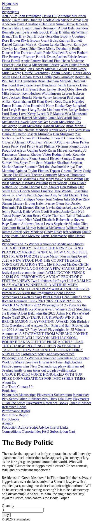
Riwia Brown (30, 40)
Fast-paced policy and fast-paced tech (47, 354)
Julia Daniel (76, 236)
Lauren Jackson (73, 93)
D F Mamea (55, 114)
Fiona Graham (21, 77)
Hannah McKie (54, 126)
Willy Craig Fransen (74, 65)
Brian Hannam (48, 81)
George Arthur (12, 199)
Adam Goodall (61, 73)
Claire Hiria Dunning (27, 20)
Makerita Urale (34, 179)
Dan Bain (48, 24)
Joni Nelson (54, 199)
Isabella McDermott (51, 228)
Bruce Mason (11, 118)
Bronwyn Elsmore (22, 57)
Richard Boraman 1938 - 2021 (23, 301)
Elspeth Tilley (78, 195)
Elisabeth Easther (63, 53)
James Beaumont (45, 28)
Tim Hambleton (25, 81)
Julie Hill (22, 89)
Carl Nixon (23, 138)
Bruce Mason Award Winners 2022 (50, 309)
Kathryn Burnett (70, 40)
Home (6, 8)
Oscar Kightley (73, 101)
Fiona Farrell (11, 61)
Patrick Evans (46, 57)
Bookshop (9, 391)
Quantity (8, 506)
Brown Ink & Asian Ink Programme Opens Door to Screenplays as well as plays (38, 295)
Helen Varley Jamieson (49, 97)
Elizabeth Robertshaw (57, 220)
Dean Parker (80, 142)
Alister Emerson (41, 191)
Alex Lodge (69, 110)
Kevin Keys (53, 101)
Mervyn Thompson (71, 175)
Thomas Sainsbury (15, 158)
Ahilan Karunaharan (16, 101)
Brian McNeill (76, 126)
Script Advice (39, 427)
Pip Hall (8, 81)
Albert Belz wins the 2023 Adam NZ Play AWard (53, 313)
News (6, 240)
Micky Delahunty (58, 48)
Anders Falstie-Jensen (71, 57)
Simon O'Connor (63, 138)
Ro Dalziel (73, 203)
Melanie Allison (13, 220)
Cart (72, 431)
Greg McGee (39, 122)
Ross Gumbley (63, 77)
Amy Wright (59, 195)
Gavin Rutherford (58, 207)
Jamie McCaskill (60, 118)
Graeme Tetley (71, 171)
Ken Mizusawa (79, 130)
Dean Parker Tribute (76, 297)
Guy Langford (75, 105)
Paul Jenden (75, 97)
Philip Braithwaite (62, 32)
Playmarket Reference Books (47, 403)
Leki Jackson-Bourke (17, 97)
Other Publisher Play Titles (38, 399)
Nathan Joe (10, 187)
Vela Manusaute (76, 114)
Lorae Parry (10, 146)
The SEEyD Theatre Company (35, 175)
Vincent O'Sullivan (56, 142)
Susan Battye (65, 24)
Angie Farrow (31, 61)
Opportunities (31, 431)
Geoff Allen (51, 20)
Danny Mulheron (14, 134)
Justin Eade (42, 53)
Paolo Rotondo (74, 154)
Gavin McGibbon (61, 122)
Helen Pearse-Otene (50, 203)
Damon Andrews (22, 224)
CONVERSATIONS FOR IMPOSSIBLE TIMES (49, 378)
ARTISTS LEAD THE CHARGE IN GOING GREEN (42, 344)
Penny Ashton (22, 215)
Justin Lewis (44, 224)
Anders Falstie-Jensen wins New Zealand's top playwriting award (43, 364)
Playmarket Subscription (54, 395)
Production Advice (15, 427)
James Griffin (42, 77)
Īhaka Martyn (26, 228)
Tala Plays (65, 399)
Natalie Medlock (36, 130)
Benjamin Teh (12, 207)
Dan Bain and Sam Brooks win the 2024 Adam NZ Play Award (45, 328)
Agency (7, 423)
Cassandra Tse (12, 179)
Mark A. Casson (37, 44)
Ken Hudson (31, 93)
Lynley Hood (56, 89)
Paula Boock (39, 32)
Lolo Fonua (22, 65)
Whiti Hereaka (68, 85)
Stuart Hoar (37, 89)
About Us (9, 382)
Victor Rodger (52, 154)
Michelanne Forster (45, 65)
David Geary (77, 69)
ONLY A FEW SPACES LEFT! (62, 268)
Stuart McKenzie (30, 126)
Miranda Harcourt (72, 81)
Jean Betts (22, 32)
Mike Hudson (11, 93)
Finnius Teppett (49, 171)
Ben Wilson (68, 187)
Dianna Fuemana (14, 69)
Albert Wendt (73, 179)
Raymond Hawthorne (17, 85)
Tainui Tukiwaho (78, 215)
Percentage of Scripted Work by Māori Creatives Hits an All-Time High (45, 360)
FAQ (45, 431)
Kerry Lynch (36, 114)
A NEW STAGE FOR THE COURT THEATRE (45, 260)
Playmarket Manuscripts (19, 395)
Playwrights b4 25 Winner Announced (29, 244)
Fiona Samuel (39, 158)
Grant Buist (49, 40)
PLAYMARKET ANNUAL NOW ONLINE (45, 252)
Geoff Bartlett (50, 211)
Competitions (11, 431)
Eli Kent (38, 101)
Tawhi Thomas (29, 187)
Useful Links (59, 427)
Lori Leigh (9, 110)
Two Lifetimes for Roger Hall (52, 281)
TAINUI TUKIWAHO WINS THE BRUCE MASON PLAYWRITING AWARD (42, 319)
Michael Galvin (56, 69)
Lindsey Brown (24, 203)
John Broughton (29, 16)
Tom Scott (36, 163)
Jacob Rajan (47, 150)
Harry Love (18, 114)
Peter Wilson (58, 183)
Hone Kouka (55, 105)
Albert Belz (66, 28)
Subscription (59, 431)
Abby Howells (76, 89)
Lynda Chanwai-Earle (65, 44)
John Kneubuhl (34, 105)
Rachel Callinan (13, 44)
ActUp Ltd (9, 16)
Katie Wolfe (31, 211)
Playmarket (10, 4)
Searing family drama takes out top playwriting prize (39, 370)
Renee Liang (27, 110)
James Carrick (12, 232)
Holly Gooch (20, 191)
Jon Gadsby (35, 69)
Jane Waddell (63, 191)
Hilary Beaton (22, 28)
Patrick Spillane (38, 195)
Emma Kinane (12, 105)
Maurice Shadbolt (57, 163)
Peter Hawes (52, 297)
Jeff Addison (72, 232)
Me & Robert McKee (62, 264)
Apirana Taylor (26, 171)
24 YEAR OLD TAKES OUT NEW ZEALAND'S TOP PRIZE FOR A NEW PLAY (42, 350)
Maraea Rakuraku (69, 150)
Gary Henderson (45, 85)
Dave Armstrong (28, 24)
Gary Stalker (50, 187)
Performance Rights (16, 411)
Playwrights (10, 12)
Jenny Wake (54, 179)
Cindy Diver (53, 232)
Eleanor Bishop (34, 207)
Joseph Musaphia (39, 134)
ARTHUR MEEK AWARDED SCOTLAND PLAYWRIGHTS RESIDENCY (45, 287)
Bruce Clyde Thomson (49, 215)
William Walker (77, 228)
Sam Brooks (35, 36)
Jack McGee (81, 207)
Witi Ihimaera (51, 93)
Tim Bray (19, 36)
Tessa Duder (77, 183)
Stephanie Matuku (67, 224)
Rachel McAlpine (34, 118)
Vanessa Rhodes (29, 154)
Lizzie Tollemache (54, 236)
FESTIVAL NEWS (16, 281)
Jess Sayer (20, 163)
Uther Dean (36, 48)
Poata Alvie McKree (25, 236)
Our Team (9, 387)
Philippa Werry (34, 199)
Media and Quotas (70, 244)
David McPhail (12, 130)
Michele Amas (71, 20)
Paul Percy (27, 146)
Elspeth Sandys (61, 158)
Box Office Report (15, 415)
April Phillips (45, 146)
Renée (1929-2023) (16, 317)
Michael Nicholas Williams (29, 183)
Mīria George (11, 73)
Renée (6, 20)
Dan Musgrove (63, 134)
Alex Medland (33, 232)
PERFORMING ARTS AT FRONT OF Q (52, 277)
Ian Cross (21, 48)
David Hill (49, 16)
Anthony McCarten (72, 16)
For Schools (10, 419)
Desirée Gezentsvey (36, 73)
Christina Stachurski (51, 167)
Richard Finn (51, 61)
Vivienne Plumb (67, 146)
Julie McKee (73, 199)
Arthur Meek (58, 130)
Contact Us (25, 387)
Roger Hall (83, 77)
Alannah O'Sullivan (28, 142)
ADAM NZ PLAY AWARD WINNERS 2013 (46, 283)
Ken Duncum (23, 53)
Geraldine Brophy (58, 36)
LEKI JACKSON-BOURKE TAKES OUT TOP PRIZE (40, 340)
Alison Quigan (27, 150)
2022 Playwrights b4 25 (51, 305)
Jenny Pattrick (12, 211)
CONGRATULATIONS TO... (24, 264)
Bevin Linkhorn (48, 110)
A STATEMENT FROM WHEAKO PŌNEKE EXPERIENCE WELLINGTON (45, 336)
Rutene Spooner (25, 167)
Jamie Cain (69, 211)
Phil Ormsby (41, 138)
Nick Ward (33, 220)
